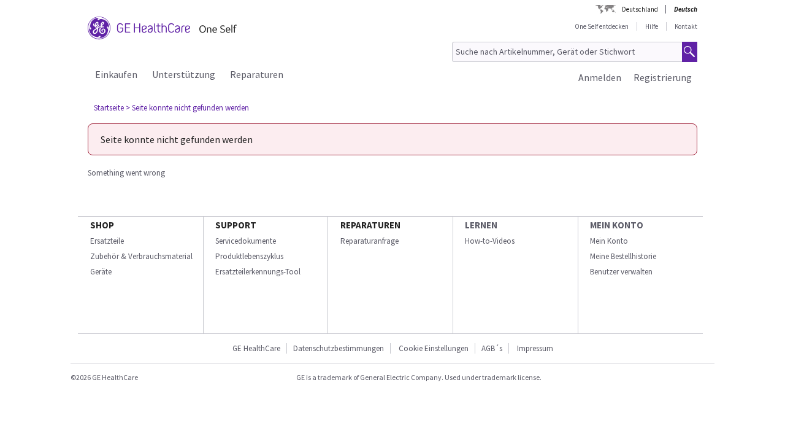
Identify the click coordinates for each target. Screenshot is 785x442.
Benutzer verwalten (621, 271)
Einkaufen (116, 74)
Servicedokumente (245, 241)
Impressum (535, 348)
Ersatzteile (107, 241)
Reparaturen (256, 74)
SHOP (102, 225)
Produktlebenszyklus (249, 256)
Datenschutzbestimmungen (338, 348)
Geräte (101, 271)
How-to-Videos (490, 241)
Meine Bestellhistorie (623, 256)
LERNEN (481, 225)
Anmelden (599, 77)
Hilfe (651, 26)
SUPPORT (235, 225)
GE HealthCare (256, 348)
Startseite (109, 108)
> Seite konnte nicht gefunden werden (187, 108)
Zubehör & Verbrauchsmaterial (141, 256)
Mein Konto (609, 241)
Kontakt (686, 26)
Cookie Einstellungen (434, 348)
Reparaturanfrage (369, 241)
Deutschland (640, 9)
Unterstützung (183, 74)
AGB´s (491, 348)
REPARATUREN (370, 225)
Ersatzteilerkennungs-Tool (258, 271)
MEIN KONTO (616, 225)
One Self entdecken (602, 26)
